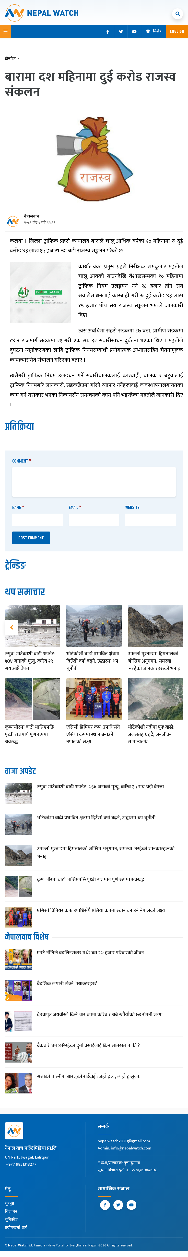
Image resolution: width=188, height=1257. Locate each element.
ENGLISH (177, 31)
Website (132, 507)
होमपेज (12, 58)
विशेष (157, 31)
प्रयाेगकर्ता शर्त (16, 1227)
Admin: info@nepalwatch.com (124, 1148)
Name (18, 507)
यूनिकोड (11, 1219)
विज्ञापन (11, 1211)
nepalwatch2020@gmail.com (124, 1141)
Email (75, 507)
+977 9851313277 (21, 1164)
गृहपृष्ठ (9, 1203)
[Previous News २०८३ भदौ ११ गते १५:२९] (11, 627)
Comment (21, 461)
